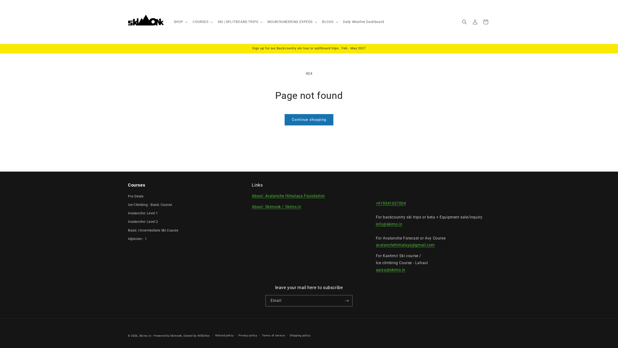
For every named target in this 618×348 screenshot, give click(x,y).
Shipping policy (300, 335)
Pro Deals (135, 196)
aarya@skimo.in (390, 270)
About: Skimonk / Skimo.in (276, 207)
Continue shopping (309, 119)
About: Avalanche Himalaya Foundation (288, 196)
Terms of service (273, 335)
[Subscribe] (347, 300)
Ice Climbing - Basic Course (150, 205)
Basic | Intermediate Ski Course (153, 230)
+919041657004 (391, 203)
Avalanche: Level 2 (143, 222)
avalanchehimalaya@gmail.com (405, 245)
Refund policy (224, 335)
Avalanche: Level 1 (143, 213)
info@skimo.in (389, 224)
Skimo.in (145, 335)
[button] (180, 22)
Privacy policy (248, 335)
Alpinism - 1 (137, 239)
